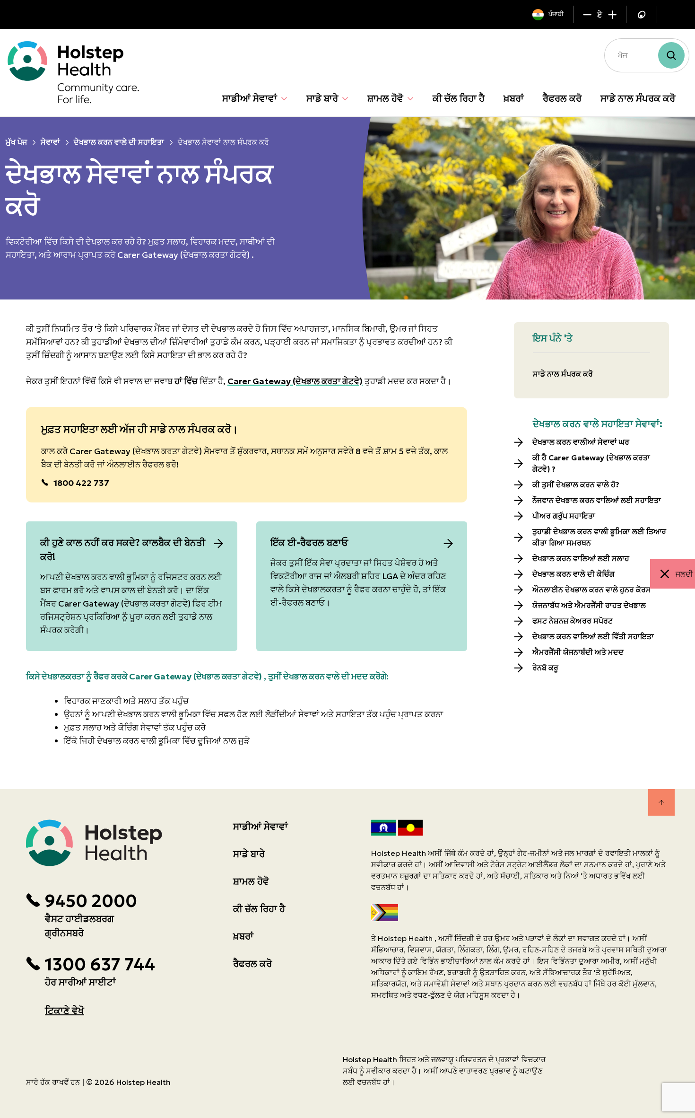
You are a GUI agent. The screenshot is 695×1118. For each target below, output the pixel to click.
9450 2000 (90, 901)
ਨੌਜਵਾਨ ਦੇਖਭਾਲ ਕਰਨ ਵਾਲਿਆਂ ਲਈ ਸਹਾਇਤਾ (596, 500)
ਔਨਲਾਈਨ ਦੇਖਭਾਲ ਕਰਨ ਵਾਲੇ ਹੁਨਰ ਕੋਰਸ (591, 589)
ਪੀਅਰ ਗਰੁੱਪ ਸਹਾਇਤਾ (563, 515)
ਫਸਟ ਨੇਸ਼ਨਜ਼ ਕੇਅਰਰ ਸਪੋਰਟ (572, 620)
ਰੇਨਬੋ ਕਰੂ (545, 667)
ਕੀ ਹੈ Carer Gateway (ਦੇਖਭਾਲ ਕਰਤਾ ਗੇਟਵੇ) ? (591, 463)
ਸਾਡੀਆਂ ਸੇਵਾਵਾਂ (249, 98)
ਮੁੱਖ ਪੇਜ (16, 142)
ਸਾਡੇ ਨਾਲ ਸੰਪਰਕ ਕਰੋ (637, 98)
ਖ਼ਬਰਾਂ (514, 98)
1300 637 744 (99, 964)
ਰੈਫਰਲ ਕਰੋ (562, 98)
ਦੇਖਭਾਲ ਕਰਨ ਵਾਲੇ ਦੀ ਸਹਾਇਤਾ (119, 142)
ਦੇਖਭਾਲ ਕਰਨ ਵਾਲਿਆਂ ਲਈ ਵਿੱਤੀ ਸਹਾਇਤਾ (593, 636)
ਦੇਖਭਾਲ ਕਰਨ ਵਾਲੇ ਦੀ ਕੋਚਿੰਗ (573, 574)
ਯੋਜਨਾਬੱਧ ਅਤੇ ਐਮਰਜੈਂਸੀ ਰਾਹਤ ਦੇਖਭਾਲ (589, 605)
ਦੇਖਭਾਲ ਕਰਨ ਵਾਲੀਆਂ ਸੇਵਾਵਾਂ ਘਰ (580, 442)
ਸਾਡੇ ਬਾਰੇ (322, 98)
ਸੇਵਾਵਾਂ (50, 142)
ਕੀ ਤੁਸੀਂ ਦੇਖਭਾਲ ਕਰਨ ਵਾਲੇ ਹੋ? (575, 484)
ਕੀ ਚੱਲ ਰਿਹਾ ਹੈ (459, 98)
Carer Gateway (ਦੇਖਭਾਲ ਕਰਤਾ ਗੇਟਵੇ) (295, 381)
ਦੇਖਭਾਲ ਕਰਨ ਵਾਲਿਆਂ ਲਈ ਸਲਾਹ (580, 558)
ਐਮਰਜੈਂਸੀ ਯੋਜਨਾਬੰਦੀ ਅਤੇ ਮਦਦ (578, 652)
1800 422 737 (81, 483)
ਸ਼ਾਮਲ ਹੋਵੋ (385, 98)
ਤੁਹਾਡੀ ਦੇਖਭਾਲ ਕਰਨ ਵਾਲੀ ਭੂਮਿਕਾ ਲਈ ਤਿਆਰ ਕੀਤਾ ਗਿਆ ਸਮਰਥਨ (599, 537)
